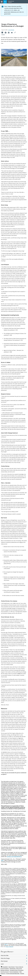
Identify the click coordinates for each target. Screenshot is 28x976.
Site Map (22, 973)
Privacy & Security (19, 966)
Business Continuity (5, 970)
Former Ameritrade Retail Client (13, 973)
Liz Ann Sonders (11, 29)
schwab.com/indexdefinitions (14, 856)
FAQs (20, 971)
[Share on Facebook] (6, 33)
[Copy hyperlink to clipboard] (15, 33)
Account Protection (5, 968)
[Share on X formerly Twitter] (2, 33)
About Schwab (11, 966)
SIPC (2, 860)
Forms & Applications (14, 971)
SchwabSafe (5, 966)
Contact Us (3, 973)
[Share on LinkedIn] (9, 33)
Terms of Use (19, 968)
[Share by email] (12, 33)
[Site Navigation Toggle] (1, 1)
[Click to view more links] (26, 955)
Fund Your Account (5, 971)
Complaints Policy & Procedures (16, 970)
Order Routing (12, 968)
